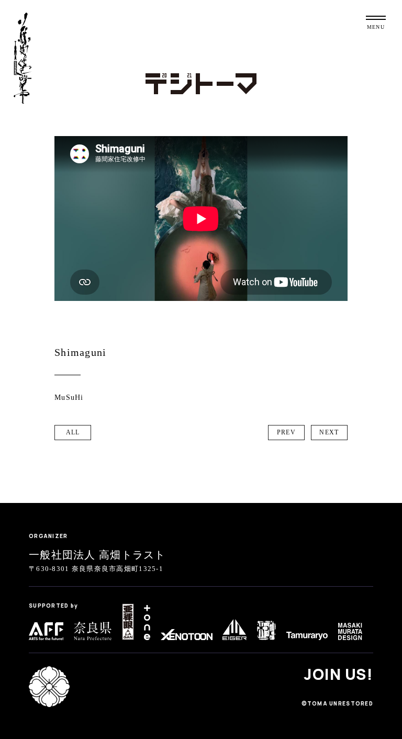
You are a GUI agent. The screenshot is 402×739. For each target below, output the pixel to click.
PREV (286, 432)
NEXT (329, 432)
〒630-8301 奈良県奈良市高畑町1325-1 (96, 569)
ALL (73, 432)
